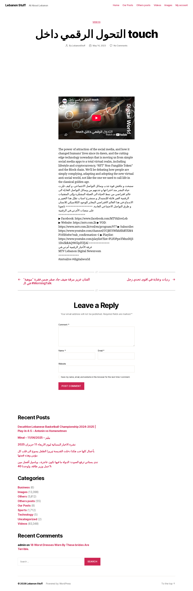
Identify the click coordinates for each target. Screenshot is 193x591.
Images (168, 5)
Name (62, 351)
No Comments (120, 45)
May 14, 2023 (99, 45)
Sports (22, 510)
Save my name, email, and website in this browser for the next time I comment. (95, 377)
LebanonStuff (78, 45)
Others (22, 496)
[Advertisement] (38, 77)
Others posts (143, 5)
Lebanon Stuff (15, 5)
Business (24, 487)
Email (101, 351)
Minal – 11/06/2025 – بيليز (34, 437)
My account (182, 5)
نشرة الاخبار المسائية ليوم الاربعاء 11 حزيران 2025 (47, 444)
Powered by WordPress (58, 583)
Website (62, 363)
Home (116, 5)
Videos (157, 5)
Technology (25, 514)
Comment (63, 325)
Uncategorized (27, 519)
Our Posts (127, 5)
